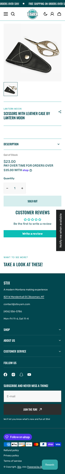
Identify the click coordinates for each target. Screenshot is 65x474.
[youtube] (29, 375)
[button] (45, 14)
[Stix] (32, 14)
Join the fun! (30, 409)
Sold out (32, 201)
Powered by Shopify (37, 467)
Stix (19, 467)
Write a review (32, 233)
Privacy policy (11, 455)
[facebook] (5, 375)
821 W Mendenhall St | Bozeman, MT (24, 296)
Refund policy (11, 450)
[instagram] (13, 375)
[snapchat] (21, 375)
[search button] (13, 14)
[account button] (52, 14)
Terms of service (13, 461)
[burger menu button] (6, 14)
